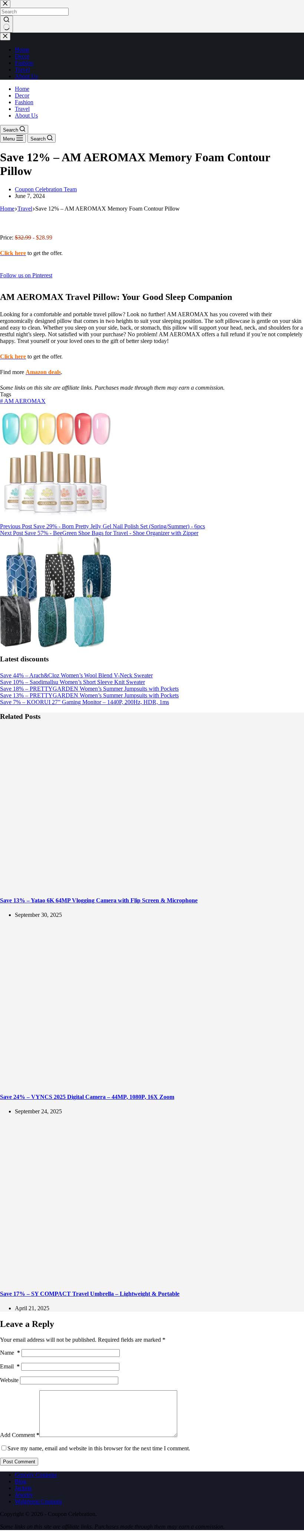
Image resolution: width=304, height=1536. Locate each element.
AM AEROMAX (23, 401)
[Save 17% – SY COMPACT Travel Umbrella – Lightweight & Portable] (142, 1279)
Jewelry (24, 1495)
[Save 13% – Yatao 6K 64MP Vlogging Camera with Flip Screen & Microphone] (142, 885)
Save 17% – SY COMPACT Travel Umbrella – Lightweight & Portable (89, 1294)
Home (22, 89)
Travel (22, 109)
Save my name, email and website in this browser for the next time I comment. (98, 1448)
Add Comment (19, 1435)
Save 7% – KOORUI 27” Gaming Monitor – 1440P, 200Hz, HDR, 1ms (84, 702)
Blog (20, 1481)
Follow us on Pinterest (26, 275)
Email (10, 1366)
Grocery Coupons (36, 1474)
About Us (26, 115)
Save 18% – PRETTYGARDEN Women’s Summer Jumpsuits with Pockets (89, 689)
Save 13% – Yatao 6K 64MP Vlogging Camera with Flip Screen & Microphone (99, 900)
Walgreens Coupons (38, 1501)
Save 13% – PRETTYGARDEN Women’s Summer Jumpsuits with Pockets (89, 695)
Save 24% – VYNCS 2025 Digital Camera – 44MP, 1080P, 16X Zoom (87, 1097)
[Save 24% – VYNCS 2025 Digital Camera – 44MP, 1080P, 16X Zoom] (142, 1082)
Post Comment (19, 1461)
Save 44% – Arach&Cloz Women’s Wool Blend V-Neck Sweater (76, 675)
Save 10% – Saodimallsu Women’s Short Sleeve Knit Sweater (72, 682)
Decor (22, 95)
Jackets (23, 1488)
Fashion (24, 102)
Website (9, 1380)
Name (10, 1353)
